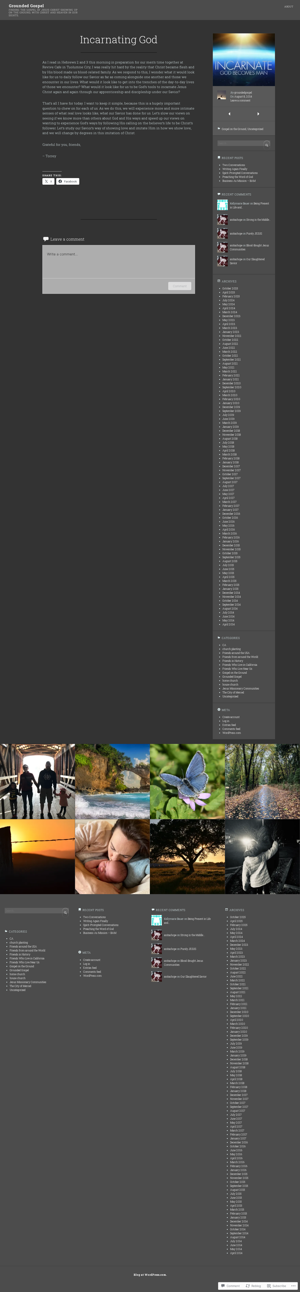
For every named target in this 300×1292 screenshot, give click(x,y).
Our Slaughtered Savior (194, 976)
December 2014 (231, 592)
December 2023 (231, 316)
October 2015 (230, 553)
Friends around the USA (236, 653)
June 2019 (228, 418)
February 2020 (231, 399)
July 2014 (228, 612)
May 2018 (228, 446)
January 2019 (230, 426)
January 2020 (230, 403)
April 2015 (228, 577)
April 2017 (228, 498)
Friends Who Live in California (239, 664)
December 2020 (231, 383)
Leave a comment (240, 100)
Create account (231, 717)
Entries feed (229, 725)
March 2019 (229, 422)
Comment (180, 286)
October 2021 (230, 355)
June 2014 (228, 616)
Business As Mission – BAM (239, 180)
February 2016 (231, 537)
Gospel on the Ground (234, 129)
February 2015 (230, 584)
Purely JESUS (254, 233)
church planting (231, 649)
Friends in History (232, 660)
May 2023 (228, 320)
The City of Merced (233, 692)
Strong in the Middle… (258, 219)
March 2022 (229, 351)
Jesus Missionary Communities (240, 688)
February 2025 (231, 296)
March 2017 (229, 501)
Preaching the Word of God (237, 177)
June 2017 (228, 490)
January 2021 (230, 379)
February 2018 (230, 458)
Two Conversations (233, 165)
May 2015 (228, 573)
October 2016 (230, 517)
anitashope (236, 219)
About (288, 6)
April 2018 (228, 450)
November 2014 (231, 596)
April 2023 (228, 324)
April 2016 (228, 529)
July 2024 (228, 300)
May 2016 (228, 525)
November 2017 (231, 470)
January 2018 (230, 462)
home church (230, 680)
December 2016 (231, 513)
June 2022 (228, 347)
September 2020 (231, 387)
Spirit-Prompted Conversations (240, 173)
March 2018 (229, 454)
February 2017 (230, 505)
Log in (225, 721)
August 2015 (229, 561)
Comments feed (231, 729)
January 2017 (230, 509)
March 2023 (229, 328)
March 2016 (229, 533)
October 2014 (230, 600)
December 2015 (231, 545)
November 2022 (231, 335)
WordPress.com (231, 732)
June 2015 (228, 569)
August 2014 (230, 608)
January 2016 (230, 541)
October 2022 (230, 339)
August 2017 (229, 482)
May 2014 (228, 620)
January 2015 (230, 588)
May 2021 (228, 367)
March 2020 (229, 395)
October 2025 (230, 288)
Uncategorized (255, 129)
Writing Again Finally (234, 169)
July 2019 (228, 415)
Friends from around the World (240, 657)
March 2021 (229, 371)
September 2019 (231, 411)
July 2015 (228, 565)
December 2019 (231, 407)
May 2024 (228, 304)
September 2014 (231, 604)
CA (224, 645)
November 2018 (231, 434)
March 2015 (229, 581)
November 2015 (231, 549)
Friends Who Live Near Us (237, 668)
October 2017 (230, 474)
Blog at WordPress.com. (150, 1274)
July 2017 (228, 486)
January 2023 (230, 332)
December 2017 (231, 466)
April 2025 (228, 292)
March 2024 (229, 312)
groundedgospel (243, 92)
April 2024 (228, 308)
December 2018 (231, 430)
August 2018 (229, 438)
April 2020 (228, 391)
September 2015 (231, 557)
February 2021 (231, 375)
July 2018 (228, 442)
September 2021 (231, 359)
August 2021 (230, 363)
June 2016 (228, 521)
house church (230, 684)
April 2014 (228, 624)
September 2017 (231, 478)
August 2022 (230, 343)
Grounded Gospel (26, 5)
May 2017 (228, 494)
